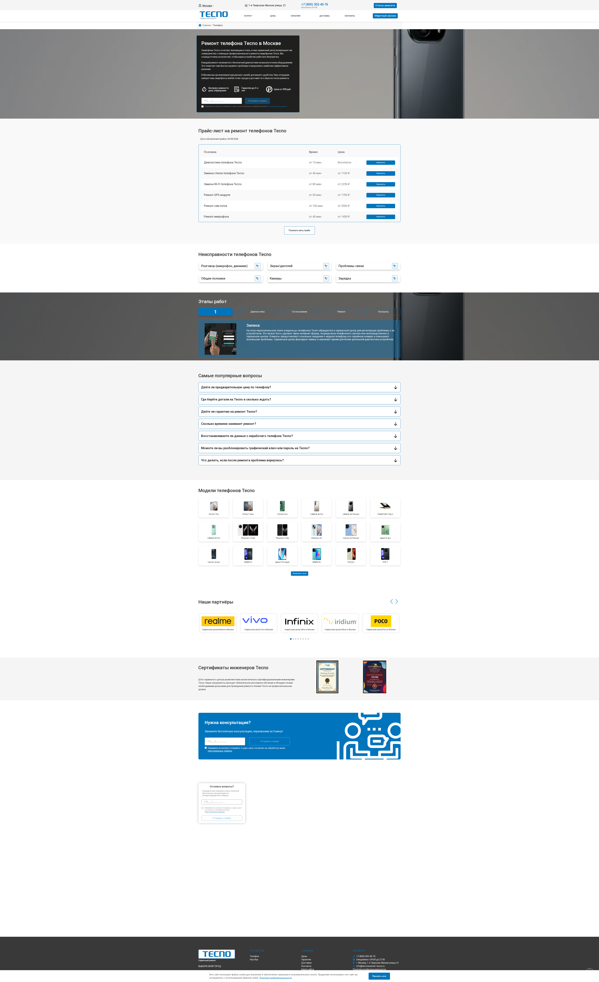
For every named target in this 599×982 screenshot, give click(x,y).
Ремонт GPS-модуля (217, 194)
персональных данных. (277, 106)
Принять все (379, 976)
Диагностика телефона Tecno (223, 162)
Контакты (350, 16)
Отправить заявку (257, 101)
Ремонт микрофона (216, 216)
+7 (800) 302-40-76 (314, 4)
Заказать (380, 163)
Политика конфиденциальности (275, 978)
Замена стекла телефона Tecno (224, 173)
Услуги (247, 16)
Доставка (324, 16)
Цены (272, 16)
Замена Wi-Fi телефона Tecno (223, 184)
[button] (391, 601)
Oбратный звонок (385, 16)
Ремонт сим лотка (215, 205)
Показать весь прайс (299, 230)
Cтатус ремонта (385, 5)
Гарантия (295, 16)
